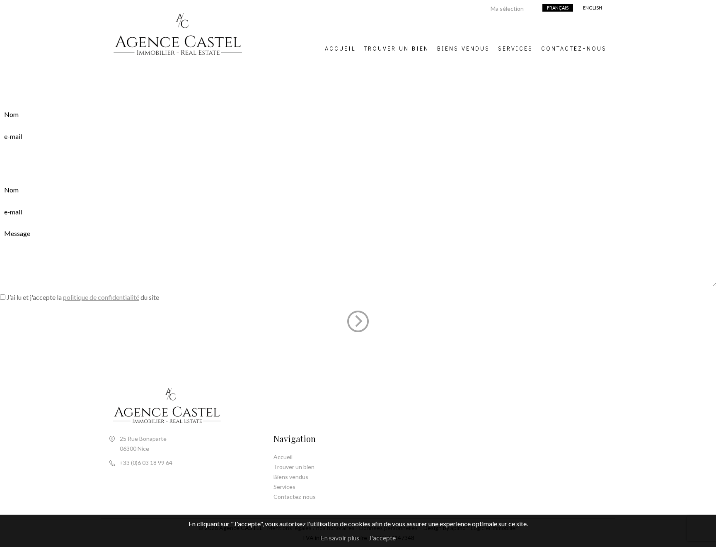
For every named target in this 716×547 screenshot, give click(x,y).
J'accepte (382, 538)
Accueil (340, 47)
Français (557, 7)
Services (515, 47)
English (592, 7)
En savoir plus (340, 538)
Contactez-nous (574, 47)
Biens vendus (463, 47)
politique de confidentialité (101, 297)
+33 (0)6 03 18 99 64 (145, 462)
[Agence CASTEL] (177, 62)
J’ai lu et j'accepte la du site (83, 297)
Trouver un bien (396, 47)
